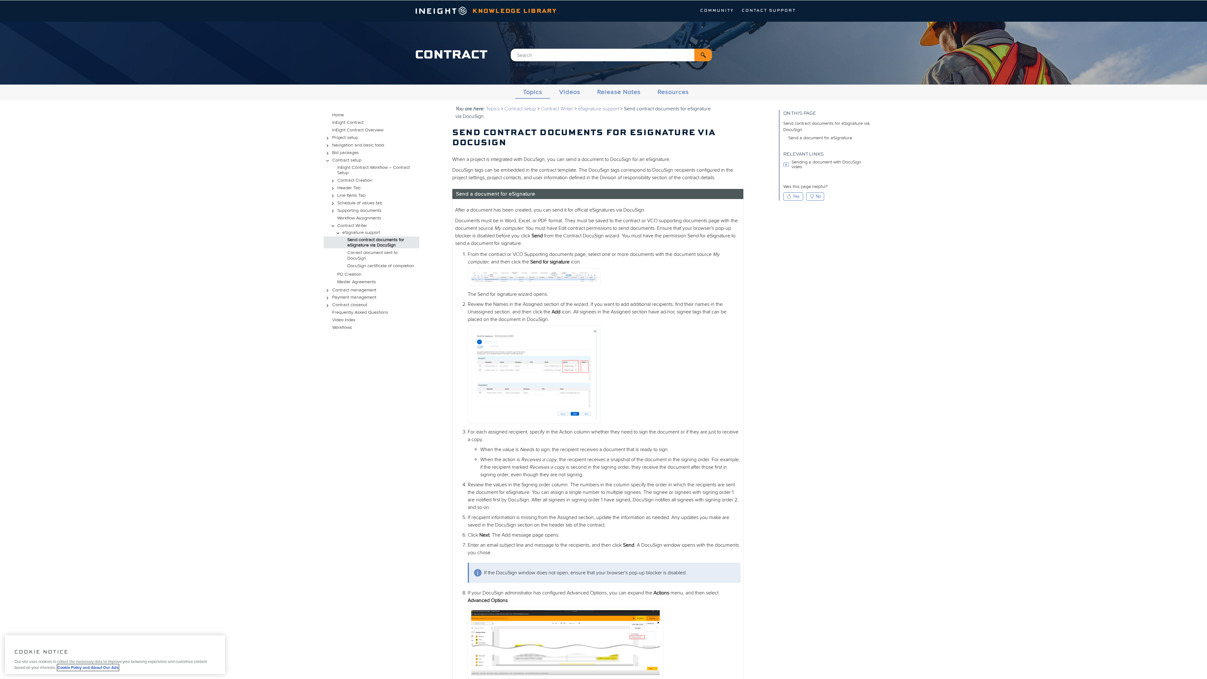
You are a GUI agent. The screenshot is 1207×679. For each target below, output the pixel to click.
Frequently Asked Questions (360, 312)
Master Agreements (356, 281)
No (818, 196)
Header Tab (349, 187)
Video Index (343, 320)
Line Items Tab (351, 195)
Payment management (354, 297)
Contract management (354, 290)
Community (717, 11)
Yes (796, 196)
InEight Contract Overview (357, 130)
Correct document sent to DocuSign (372, 255)
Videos (569, 92)
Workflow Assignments (359, 218)
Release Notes (619, 92)
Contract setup (346, 160)
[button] (703, 55)
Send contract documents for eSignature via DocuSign (375, 242)
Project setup (345, 137)
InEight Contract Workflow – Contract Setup (373, 170)
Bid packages (345, 152)
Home (338, 115)
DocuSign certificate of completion (380, 265)
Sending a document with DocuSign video (826, 164)
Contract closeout (349, 304)
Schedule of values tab (359, 203)
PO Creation (349, 274)
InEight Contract (348, 122)
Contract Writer (352, 225)
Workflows (342, 327)
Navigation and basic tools (358, 145)
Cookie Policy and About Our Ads (88, 668)
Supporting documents (359, 210)
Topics (532, 92)
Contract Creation (354, 180)
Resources (673, 92)
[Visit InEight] (441, 13)
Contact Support (769, 11)
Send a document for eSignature (820, 138)
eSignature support (361, 232)
